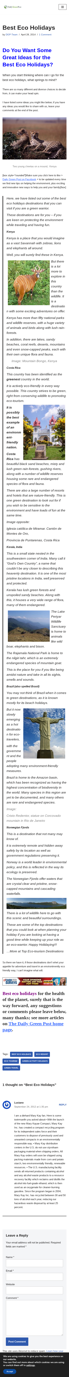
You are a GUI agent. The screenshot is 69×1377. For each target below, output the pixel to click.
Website (10, 1284)
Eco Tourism (10, 1061)
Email (10, 1270)
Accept (10, 1371)
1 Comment (45, 34)
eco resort (42, 1054)
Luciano (19, 1102)
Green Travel (11, 1068)
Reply (62, 1105)
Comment (12, 1298)
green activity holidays (35, 1061)
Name (10, 1257)
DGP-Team (12, 34)
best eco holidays (21, 1054)
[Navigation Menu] (62, 7)
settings (30, 1365)
